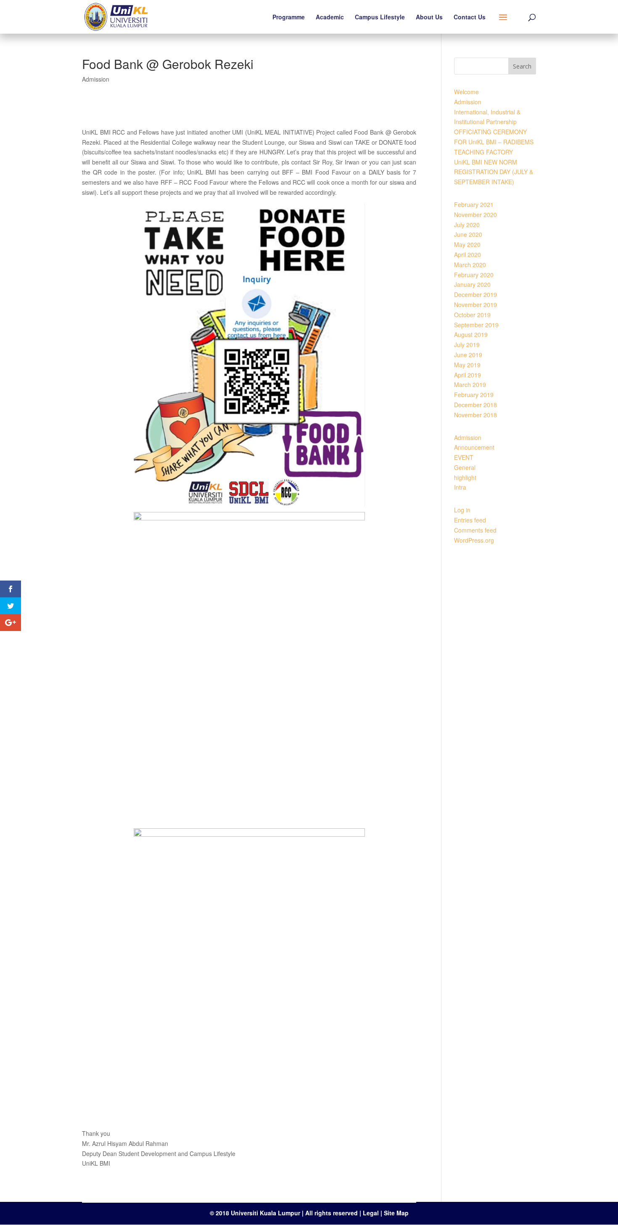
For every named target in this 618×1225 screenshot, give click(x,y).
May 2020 (467, 244)
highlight (465, 477)
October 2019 (472, 314)
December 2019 (475, 294)
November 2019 (475, 304)
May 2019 (467, 365)
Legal (371, 1213)
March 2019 (470, 384)
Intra (460, 487)
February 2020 (474, 274)
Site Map (396, 1213)
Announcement (474, 447)
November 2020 (475, 214)
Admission (95, 79)
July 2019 (467, 344)
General (464, 467)
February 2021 (474, 204)
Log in (462, 510)
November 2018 (475, 415)
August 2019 (471, 334)
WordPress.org (474, 540)
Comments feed (475, 530)
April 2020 (467, 254)
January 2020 (472, 284)
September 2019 (476, 325)
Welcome (466, 92)
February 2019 (474, 394)
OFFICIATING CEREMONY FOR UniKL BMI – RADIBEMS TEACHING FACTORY (493, 141)
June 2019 (468, 354)
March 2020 (470, 264)
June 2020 (468, 234)
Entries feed (470, 520)
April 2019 (467, 375)
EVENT (463, 457)
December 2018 (475, 404)
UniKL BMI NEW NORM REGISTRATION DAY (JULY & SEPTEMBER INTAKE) (493, 172)
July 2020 (467, 224)
